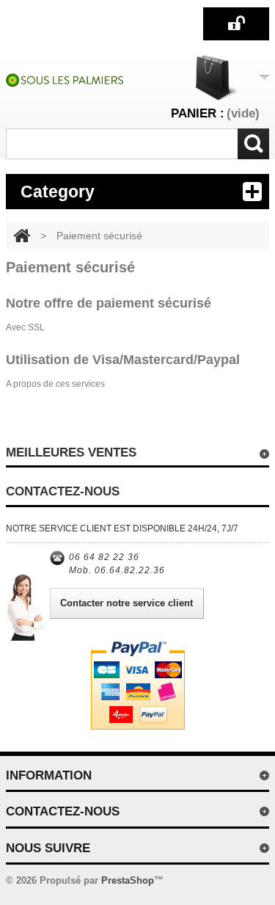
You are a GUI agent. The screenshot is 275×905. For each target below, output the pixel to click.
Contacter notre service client (126, 602)
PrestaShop (127, 880)
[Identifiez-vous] (236, 23)
